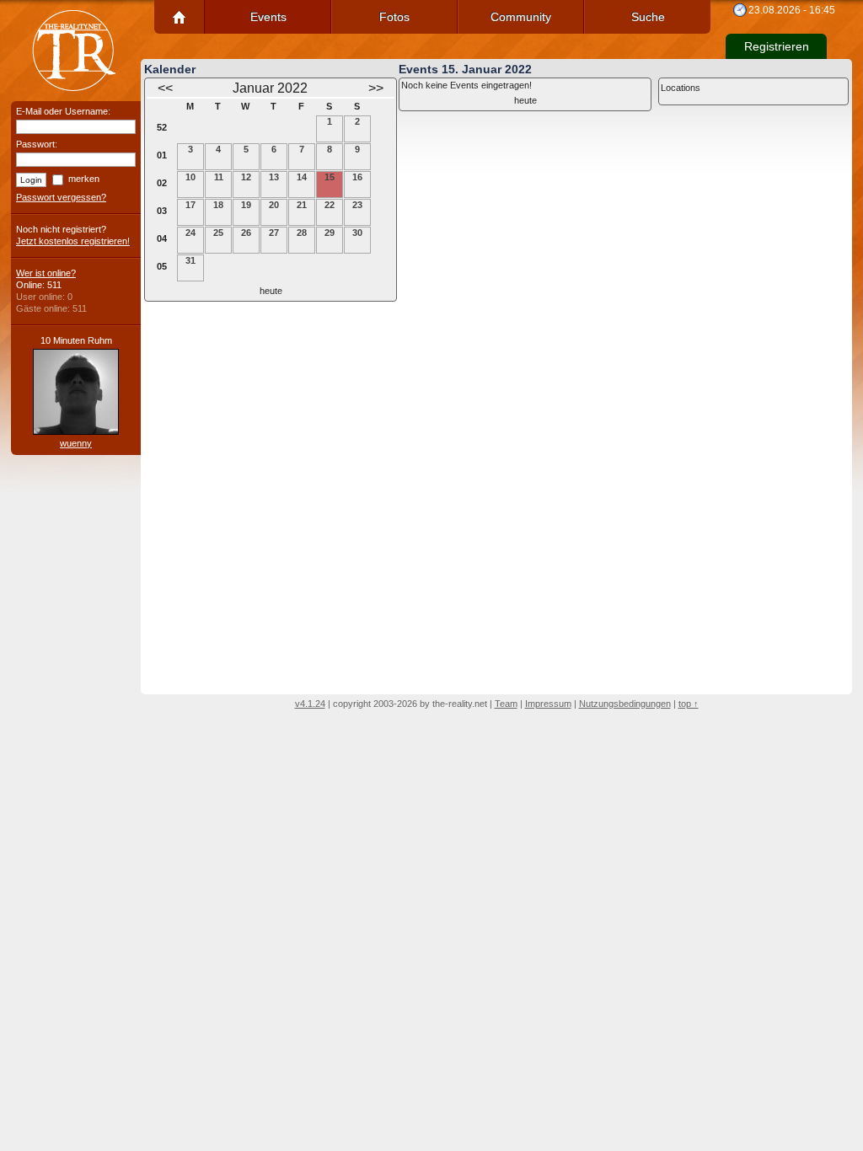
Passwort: (36, 144)
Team (506, 704)
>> (375, 88)
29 (329, 233)
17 (190, 205)
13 (274, 177)
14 (302, 177)
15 (329, 177)
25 (218, 233)
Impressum (548, 704)
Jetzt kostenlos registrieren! (73, 241)
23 (357, 205)
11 (218, 177)
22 (329, 205)
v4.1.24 (310, 704)
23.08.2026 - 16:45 (791, 10)
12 (246, 177)
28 (302, 233)
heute (271, 291)
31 (190, 260)
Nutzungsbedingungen (625, 704)
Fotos (394, 17)
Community (520, 17)
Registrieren (776, 46)
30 (357, 233)
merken (83, 179)
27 (274, 233)
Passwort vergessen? (61, 197)
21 (302, 205)
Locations (680, 88)
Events (268, 17)
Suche (648, 17)
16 (357, 177)
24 (190, 233)
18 (218, 205)
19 (246, 205)
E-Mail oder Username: (63, 111)
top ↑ (688, 704)
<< (165, 88)
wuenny (76, 443)
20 (274, 205)
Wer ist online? (46, 273)
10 (190, 177)
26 (246, 233)
